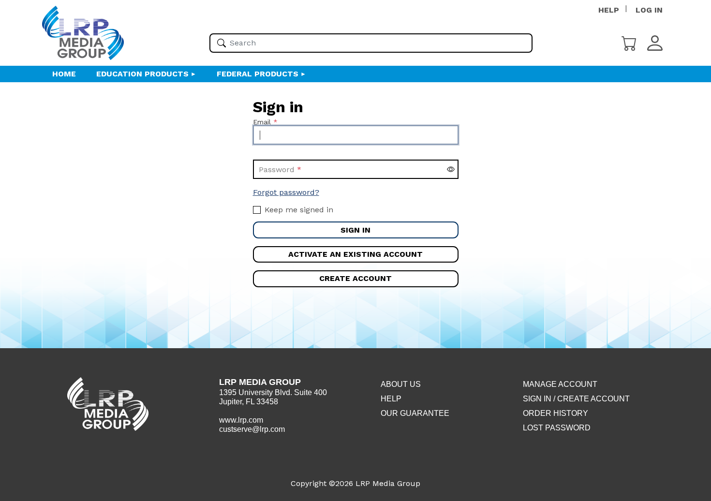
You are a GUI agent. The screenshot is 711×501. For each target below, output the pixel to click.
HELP (608, 10)
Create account (355, 278)
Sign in (355, 230)
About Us (401, 384)
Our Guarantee (415, 413)
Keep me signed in (299, 210)
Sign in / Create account (576, 399)
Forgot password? (286, 192)
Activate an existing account (355, 254)
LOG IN (649, 10)
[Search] (221, 43)
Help (391, 399)
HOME (64, 73)
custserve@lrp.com (252, 429)
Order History (555, 413)
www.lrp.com (241, 420)
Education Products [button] (142, 73)
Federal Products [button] (257, 73)
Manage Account (560, 384)
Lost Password (557, 428)
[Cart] (629, 42)
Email (262, 122)
